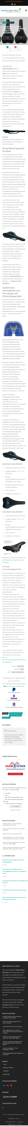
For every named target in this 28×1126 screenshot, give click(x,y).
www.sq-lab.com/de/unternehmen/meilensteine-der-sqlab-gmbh (14, 659)
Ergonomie (13, 713)
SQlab (22, 669)
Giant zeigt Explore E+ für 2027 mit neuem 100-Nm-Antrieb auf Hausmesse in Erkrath (13, 1031)
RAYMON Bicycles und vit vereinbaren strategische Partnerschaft (12, 1017)
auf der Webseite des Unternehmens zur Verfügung (13, 560)
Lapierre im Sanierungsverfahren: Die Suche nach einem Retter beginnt (12, 1037)
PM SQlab (21, 666)
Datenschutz (11, 1124)
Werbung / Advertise (8, 1067)
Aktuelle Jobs (6, 1074)
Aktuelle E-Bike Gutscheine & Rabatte (14, 1)
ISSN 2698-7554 (10, 1122)
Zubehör (10, 22)
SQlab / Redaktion (18, 672)
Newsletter (6, 1071)
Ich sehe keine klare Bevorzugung (13, 803)
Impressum (20, 1122)
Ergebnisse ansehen (15, 810)
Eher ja (6, 795)
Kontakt (19, 1124)
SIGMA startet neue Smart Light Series (12, 1026)
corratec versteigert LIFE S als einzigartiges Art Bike (10, 1048)
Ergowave (18, 715)
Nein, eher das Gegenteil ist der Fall (14, 797)
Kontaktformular (7, 1005)
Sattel (20, 713)
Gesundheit (6, 717)
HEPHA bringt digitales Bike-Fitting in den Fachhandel (13, 1053)
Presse (5, 1064)
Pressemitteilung (10, 36)
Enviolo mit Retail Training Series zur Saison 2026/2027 (12, 1022)
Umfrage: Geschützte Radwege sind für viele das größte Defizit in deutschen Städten (12, 1043)
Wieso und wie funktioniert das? (15, 686)
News (5, 22)
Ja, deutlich (7, 793)
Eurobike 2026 (10, 855)
